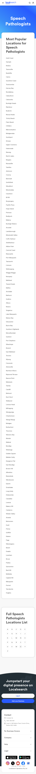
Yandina (8, 167)
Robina (8, 66)
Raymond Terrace (11, 374)
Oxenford (9, 194)
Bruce (8, 559)
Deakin (8, 551)
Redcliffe (9, 73)
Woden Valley (10, 514)
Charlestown (10, 416)
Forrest (8, 585)
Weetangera (10, 544)
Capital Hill (9, 578)
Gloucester (9, 322)
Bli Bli (8, 197)
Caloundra (9, 99)
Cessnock (9, 363)
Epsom (8, 484)
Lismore (8, 265)
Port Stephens (10, 340)
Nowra (8, 307)
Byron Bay (9, 325)
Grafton (8, 299)
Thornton (9, 431)
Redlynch (9, 216)
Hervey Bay (10, 88)
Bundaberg (9, 92)
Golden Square (11, 453)
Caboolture (9, 96)
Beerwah (9, 179)
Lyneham (9, 555)
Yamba (8, 386)
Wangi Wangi (10, 420)
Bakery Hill (9, 506)
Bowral (8, 348)
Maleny (8, 220)
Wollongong (10, 269)
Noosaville (9, 163)
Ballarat (8, 442)
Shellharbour (10, 243)
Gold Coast (9, 58)
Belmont (9, 393)
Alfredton (9, 472)
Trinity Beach (10, 118)
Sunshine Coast (11, 81)
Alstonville (9, 367)
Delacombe (10, 495)
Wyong (8, 359)
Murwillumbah (11, 333)
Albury (8, 303)
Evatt (7, 525)
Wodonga (9, 450)
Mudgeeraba (10, 133)
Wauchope (9, 344)
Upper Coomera (11, 145)
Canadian (9, 499)
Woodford (9, 186)
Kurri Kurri (9, 397)
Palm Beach (10, 122)
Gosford (8, 337)
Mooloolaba (10, 190)
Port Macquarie (11, 258)
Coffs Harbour (10, 239)
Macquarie (9, 581)
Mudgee (9, 423)
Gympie (8, 62)
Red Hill (8, 570)
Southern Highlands (12, 329)
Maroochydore (11, 130)
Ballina (8, 288)
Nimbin (8, 438)
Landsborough (10, 231)
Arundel (8, 227)
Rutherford (9, 427)
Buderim (9, 111)
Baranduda (9, 476)
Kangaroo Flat (10, 461)
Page (7, 540)
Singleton (9, 310)
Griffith (8, 532)
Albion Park (10, 246)
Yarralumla (9, 589)
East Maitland (10, 352)
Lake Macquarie (11, 314)
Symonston (9, 566)
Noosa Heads (10, 114)
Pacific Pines (10, 205)
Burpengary (10, 201)
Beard (8, 548)
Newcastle (9, 254)
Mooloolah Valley (11, 235)
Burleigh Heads (11, 103)
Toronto (8, 355)
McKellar (9, 574)
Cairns (8, 77)
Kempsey (9, 276)
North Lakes (10, 156)
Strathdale (9, 487)
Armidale (9, 291)
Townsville (9, 69)
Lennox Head (10, 404)
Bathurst (9, 295)
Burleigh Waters (11, 224)
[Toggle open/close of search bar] (30, 3)
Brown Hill (9, 468)
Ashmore (9, 171)
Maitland (9, 280)
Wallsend (9, 401)
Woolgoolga (10, 412)
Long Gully (9, 491)
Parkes (8, 563)
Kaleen (8, 536)
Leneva (8, 502)
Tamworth (9, 261)
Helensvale (9, 148)
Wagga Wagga (11, 273)
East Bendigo (10, 465)
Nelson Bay (9, 318)
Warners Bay (10, 435)
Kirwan (8, 141)
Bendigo (8, 446)
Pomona (8, 212)
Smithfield (9, 182)
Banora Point (10, 378)
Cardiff (8, 389)
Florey (8, 529)
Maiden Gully (10, 457)
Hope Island (10, 209)
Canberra (9, 510)
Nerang (8, 152)
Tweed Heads (10, 284)
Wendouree (10, 480)
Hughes (8, 593)
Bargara (8, 160)
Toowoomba (10, 84)
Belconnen (9, 521)
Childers (9, 126)
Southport (9, 137)
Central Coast (10, 250)
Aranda (8, 517)
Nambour (9, 107)
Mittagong (9, 408)
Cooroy (8, 175)
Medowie (9, 382)
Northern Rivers (11, 371)
